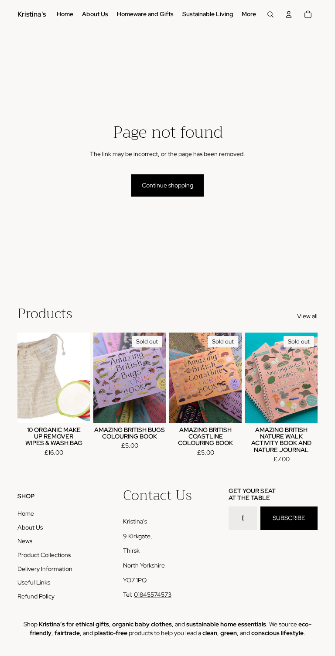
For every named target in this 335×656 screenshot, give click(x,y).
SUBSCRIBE (289, 518)
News (24, 541)
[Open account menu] (288, 14)
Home (25, 513)
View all (307, 316)
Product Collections (44, 555)
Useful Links (33, 582)
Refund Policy (36, 596)
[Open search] (270, 14)
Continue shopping (167, 185)
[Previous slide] (100, 377)
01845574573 (152, 594)
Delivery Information (44, 569)
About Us (30, 527)
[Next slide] (159, 377)
